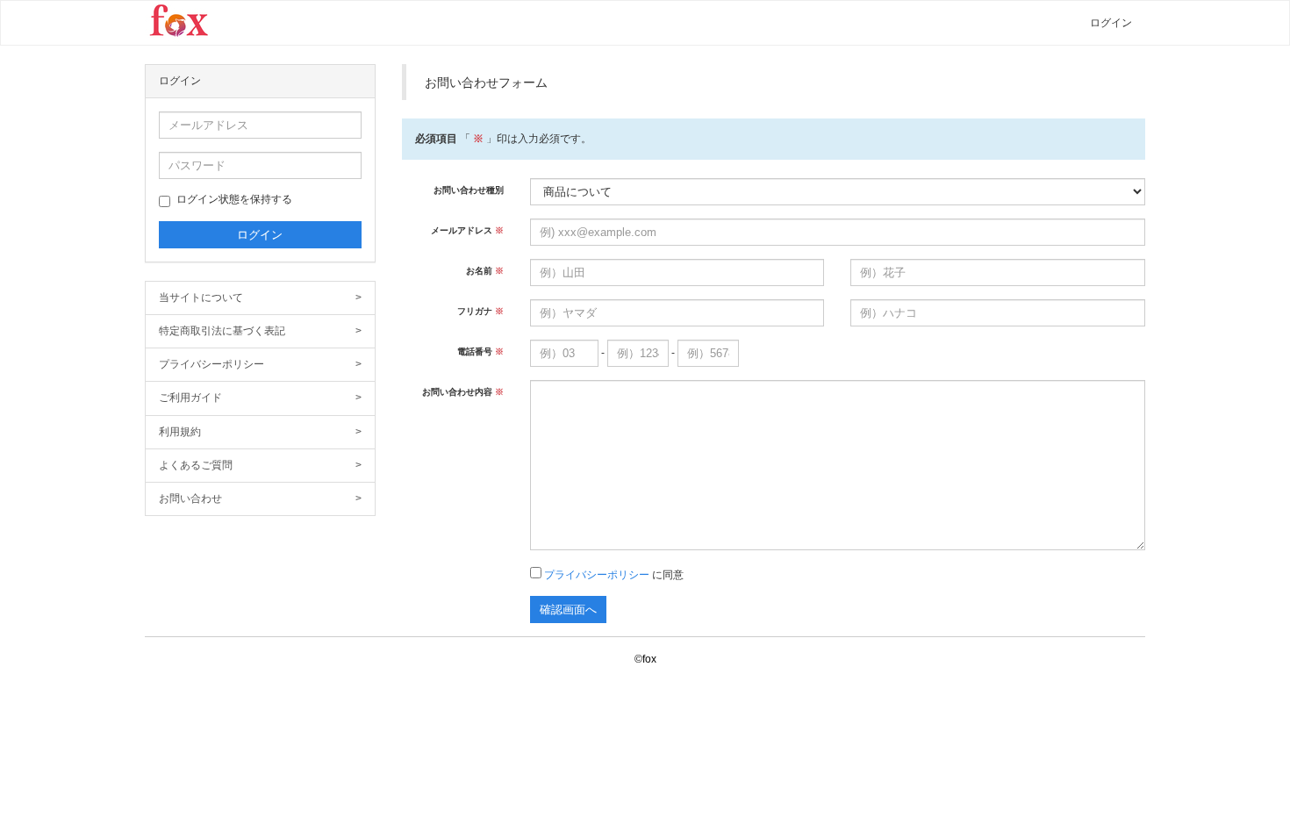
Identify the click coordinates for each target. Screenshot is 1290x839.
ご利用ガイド (260, 397)
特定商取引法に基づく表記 (260, 331)
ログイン (1111, 23)
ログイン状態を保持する (234, 199)
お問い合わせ (260, 498)
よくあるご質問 (260, 465)
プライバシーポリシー (260, 364)
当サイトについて (260, 297)
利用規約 (260, 432)
